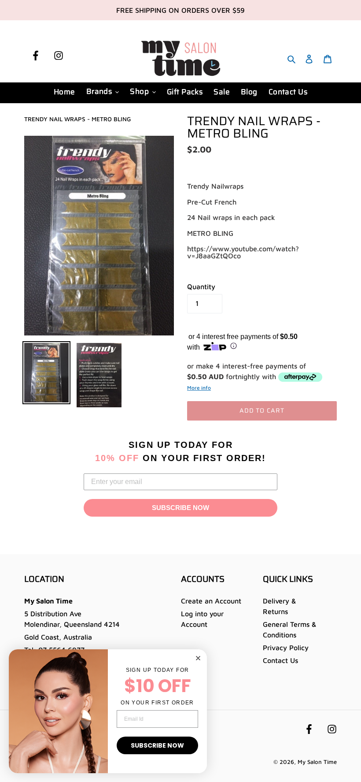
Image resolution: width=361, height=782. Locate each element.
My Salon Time (317, 761)
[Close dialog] (198, 658)
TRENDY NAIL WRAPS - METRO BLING (77, 119)
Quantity (201, 286)
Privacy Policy (286, 648)
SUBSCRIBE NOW (180, 507)
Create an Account (211, 601)
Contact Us (280, 660)
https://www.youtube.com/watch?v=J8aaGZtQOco (243, 252)
